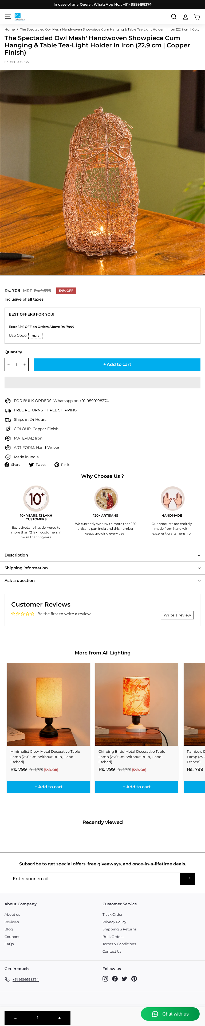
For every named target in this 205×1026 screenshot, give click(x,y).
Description (16, 555)
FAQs (9, 944)
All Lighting (116, 653)
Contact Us (111, 951)
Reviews (12, 922)
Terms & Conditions (119, 944)
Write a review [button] (177, 615)
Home (10, 29)
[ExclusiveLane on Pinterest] (134, 978)
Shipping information (26, 567)
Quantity (13, 351)
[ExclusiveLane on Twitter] (124, 978)
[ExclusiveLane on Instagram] (105, 978)
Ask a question (20, 580)
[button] (102, 382)
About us (12, 914)
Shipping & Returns (119, 929)
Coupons (12, 936)
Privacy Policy (114, 922)
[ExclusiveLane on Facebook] (115, 978)
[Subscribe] (187, 879)
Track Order (112, 914)
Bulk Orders (112, 936)
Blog (9, 929)
